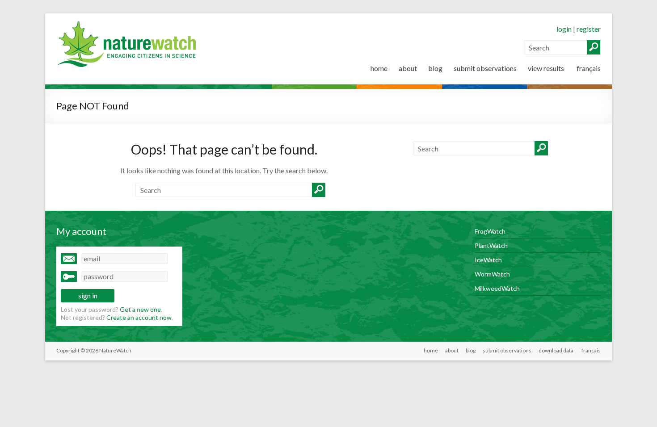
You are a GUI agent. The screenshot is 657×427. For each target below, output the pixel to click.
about (408, 68)
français (588, 68)
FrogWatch (490, 231)
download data (556, 350)
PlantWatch (491, 245)
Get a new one (140, 309)
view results (546, 68)
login (564, 29)
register (589, 29)
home (379, 68)
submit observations (485, 68)
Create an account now (139, 317)
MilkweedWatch (497, 288)
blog (435, 68)
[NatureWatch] (129, 24)
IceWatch (488, 260)
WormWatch (492, 274)
